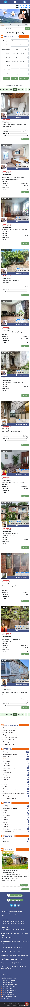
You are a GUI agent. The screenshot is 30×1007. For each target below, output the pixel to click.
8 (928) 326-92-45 (24, 7)
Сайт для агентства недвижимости (21, 1005)
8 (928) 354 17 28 (23, 419)
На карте (14, 78)
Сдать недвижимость (9, 986)
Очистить (6, 78)
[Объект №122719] (15, 514)
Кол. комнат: (6, 70)
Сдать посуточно (7, 988)
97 (22, 89)
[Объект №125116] (15, 463)
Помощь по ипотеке (8, 980)
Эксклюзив (5, 998)
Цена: (8, 74)
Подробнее (25, 139)
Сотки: (8, 57)
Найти (27, 28)
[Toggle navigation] (1, 6)
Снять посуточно (7, 992)
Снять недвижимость (9, 990)
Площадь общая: (5, 49)
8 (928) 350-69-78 (23, 573)
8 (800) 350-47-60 (24, 5)
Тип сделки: (6, 41)
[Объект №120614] (15, 262)
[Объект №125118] (15, 414)
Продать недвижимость (9, 984)
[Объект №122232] (15, 313)
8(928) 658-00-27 (23, 470)
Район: (8, 53)
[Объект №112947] (15, 672)
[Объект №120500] (15, 210)
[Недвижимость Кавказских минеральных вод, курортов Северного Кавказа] (1, 25)
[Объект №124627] (15, 364)
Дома (5, 25)
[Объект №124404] (15, 619)
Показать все (24, 889)
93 (7, 89)
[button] (20, 40)
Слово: (8, 65)
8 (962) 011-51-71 (23, 112)
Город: (8, 45)
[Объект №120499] (15, 157)
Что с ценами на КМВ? (9, 996)
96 (19, 89)
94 (11, 89)
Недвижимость (7, 977)
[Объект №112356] (15, 566)
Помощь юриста (7, 982)
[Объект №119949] (15, 106)
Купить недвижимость (9, 979)
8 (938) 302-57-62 (23, 626)
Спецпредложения (8, 994)
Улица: (8, 61)
